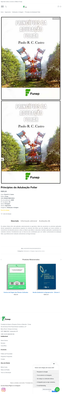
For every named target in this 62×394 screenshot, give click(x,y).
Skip (49, 390)
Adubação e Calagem (17, 12)
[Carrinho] (58, 6)
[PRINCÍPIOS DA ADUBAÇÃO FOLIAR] (30, 99)
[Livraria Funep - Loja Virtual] (25, 6)
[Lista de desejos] (60, 6)
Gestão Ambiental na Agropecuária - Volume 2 (46, 292)
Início (2, 12)
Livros (43, 251)
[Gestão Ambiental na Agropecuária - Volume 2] (46, 276)
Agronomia (8, 12)
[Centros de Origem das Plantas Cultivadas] (16, 276)
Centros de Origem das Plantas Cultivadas (16, 292)
